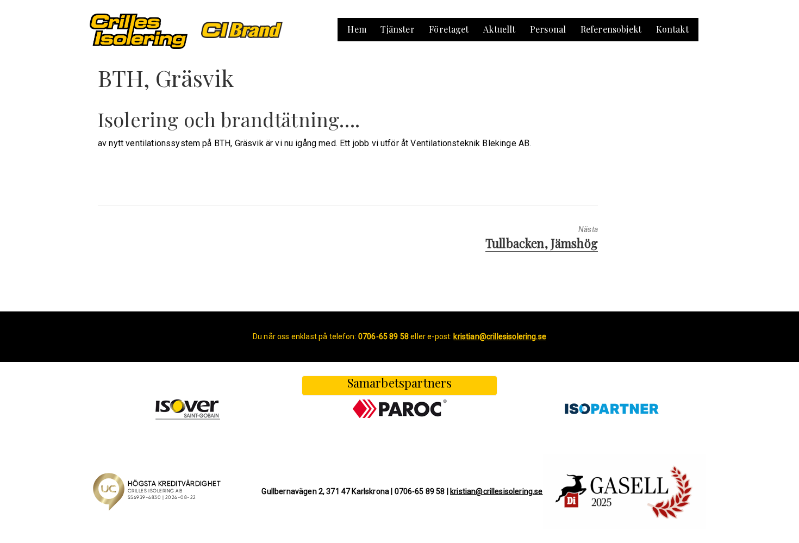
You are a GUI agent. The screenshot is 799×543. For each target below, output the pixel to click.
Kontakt (672, 29)
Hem (356, 29)
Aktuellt (499, 29)
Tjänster (397, 29)
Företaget (449, 29)
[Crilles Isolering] (139, 30)
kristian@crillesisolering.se (496, 490)
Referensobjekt (610, 29)
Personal (548, 29)
